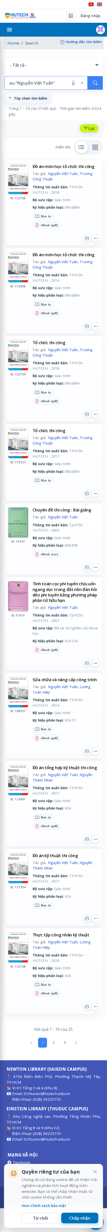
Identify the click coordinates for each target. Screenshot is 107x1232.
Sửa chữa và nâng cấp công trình (65, 679)
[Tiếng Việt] (91, 4)
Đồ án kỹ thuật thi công (55, 855)
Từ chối (40, 1218)
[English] (99, 4)
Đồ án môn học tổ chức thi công (64, 166)
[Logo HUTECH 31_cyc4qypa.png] (20, 16)
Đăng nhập (91, 15)
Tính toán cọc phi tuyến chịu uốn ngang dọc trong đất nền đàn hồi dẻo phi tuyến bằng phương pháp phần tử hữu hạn (65, 592)
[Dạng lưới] (95, 147)
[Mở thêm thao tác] (95, 238)
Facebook (21, 1162)
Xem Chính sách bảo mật (44, 1205)
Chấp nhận (79, 1218)
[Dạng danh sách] (81, 147)
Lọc (91, 128)
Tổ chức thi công (49, 342)
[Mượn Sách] (100, 29)
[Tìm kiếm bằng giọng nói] (73, 83)
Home (13, 43)
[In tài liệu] (87, 238)
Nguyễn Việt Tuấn (63, 173)
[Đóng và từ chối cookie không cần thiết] (95, 1172)
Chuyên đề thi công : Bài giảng (62, 510)
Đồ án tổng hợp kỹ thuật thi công (65, 767)
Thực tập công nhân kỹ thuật (61, 935)
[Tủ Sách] (70, 16)
